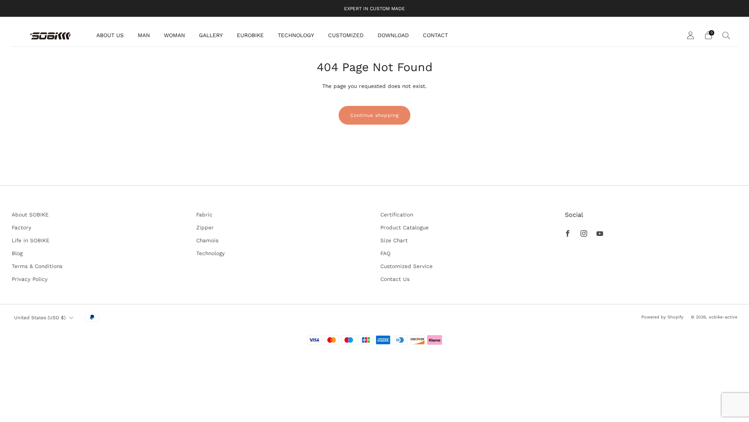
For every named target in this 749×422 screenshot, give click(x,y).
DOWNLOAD (393, 35)
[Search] (726, 35)
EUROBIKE (250, 35)
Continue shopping (374, 115)
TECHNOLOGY (296, 35)
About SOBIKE (30, 214)
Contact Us (395, 279)
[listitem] (374, 8)
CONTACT (435, 35)
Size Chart (394, 240)
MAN (144, 35)
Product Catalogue (404, 227)
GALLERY (211, 35)
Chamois (207, 240)
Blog (17, 253)
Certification (396, 214)
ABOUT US (110, 35)
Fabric (204, 214)
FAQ (385, 253)
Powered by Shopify (662, 317)
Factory (21, 227)
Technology (210, 253)
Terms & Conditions (37, 266)
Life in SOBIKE (31, 240)
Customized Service (406, 266)
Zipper (205, 227)
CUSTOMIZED (346, 35)
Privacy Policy (30, 279)
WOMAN (174, 35)
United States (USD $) (40, 317)
